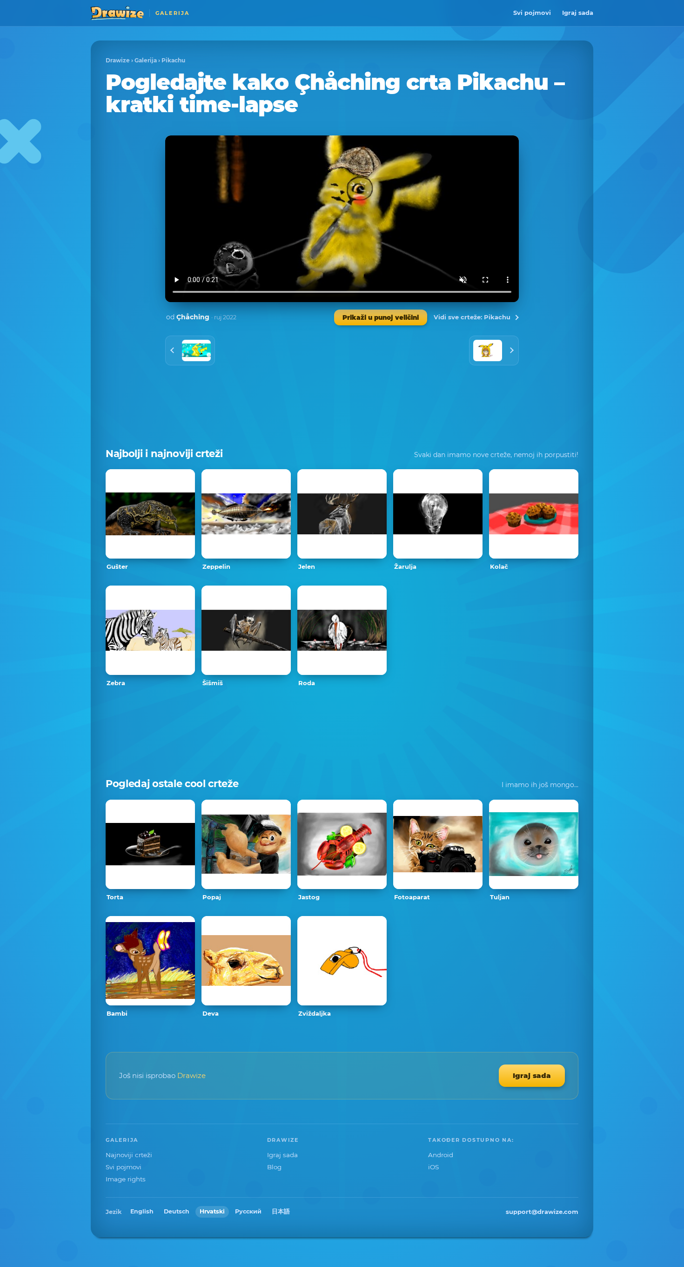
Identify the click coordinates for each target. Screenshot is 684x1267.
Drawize (118, 60)
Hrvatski (212, 1211)
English (142, 1211)
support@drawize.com (542, 1211)
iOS (433, 1167)
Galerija (145, 60)
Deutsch (176, 1211)
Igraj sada (577, 12)
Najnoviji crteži (129, 1155)
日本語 (281, 1211)
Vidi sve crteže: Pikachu (472, 317)
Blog (274, 1167)
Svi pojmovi (532, 12)
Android (440, 1155)
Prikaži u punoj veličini (380, 317)
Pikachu (173, 60)
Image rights (126, 1179)
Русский (248, 1211)
